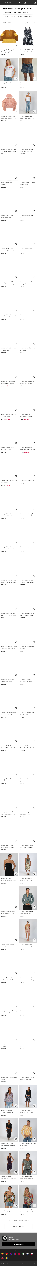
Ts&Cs (34, 1263)
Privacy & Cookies (26, 1263)
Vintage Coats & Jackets (25, 16)
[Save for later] (16, 45)
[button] (2, 1254)
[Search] (20, 2)
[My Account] (25, 2)
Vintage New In (9, 16)
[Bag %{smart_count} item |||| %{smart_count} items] (34, 2)
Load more (18, 1227)
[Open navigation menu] (3, 2)
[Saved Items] (30, 2)
